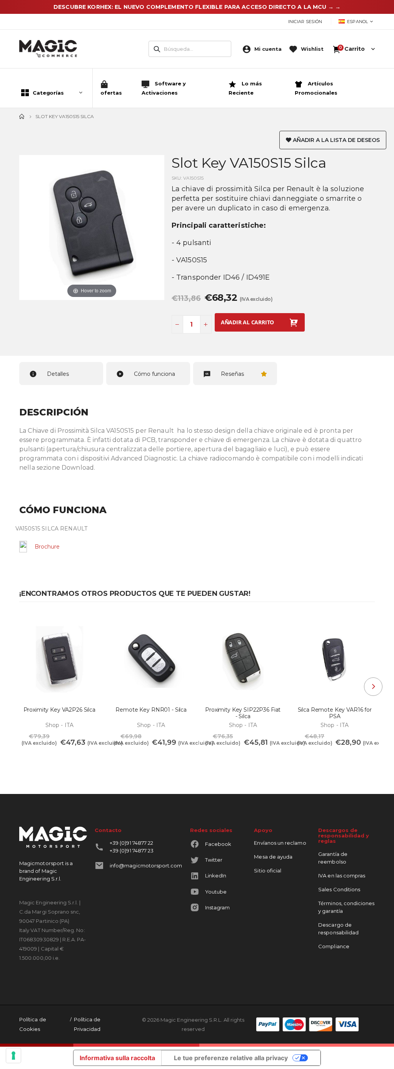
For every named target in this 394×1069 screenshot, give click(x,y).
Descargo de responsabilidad (338, 929)
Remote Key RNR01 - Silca (151, 710)
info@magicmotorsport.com (146, 865)
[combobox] (190, 49)
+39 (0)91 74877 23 (132, 850)
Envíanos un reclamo (280, 843)
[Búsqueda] (157, 49)
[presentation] (373, 686)
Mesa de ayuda (273, 857)
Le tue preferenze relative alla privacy (231, 1058)
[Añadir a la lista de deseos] (89, 624)
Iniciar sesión (305, 21)
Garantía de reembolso (332, 858)
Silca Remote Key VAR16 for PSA (335, 713)
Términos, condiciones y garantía (346, 907)
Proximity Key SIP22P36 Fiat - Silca (242, 713)
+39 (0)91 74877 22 (131, 843)
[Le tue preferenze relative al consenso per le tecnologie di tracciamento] (13, 1055)
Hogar (22, 116)
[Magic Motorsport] (48, 49)
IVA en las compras (341, 875)
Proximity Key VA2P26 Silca (59, 710)
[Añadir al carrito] (32, 759)
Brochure (47, 546)
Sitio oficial (267, 870)
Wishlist (312, 49)
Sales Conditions (339, 889)
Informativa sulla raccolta (117, 1058)
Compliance (333, 946)
